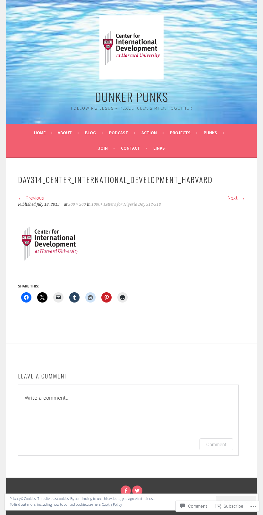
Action (149, 133)
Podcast (118, 133)
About (65, 133)
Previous (34, 198)
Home (40, 133)
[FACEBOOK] (126, 491)
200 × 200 (77, 204)
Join (103, 148)
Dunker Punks (131, 96)
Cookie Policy (112, 504)
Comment (216, 444)
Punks (210, 133)
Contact (130, 148)
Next (233, 198)
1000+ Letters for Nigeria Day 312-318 (126, 204)
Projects (180, 133)
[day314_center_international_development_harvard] (50, 273)
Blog (90, 133)
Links (159, 148)
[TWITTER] (137, 491)
